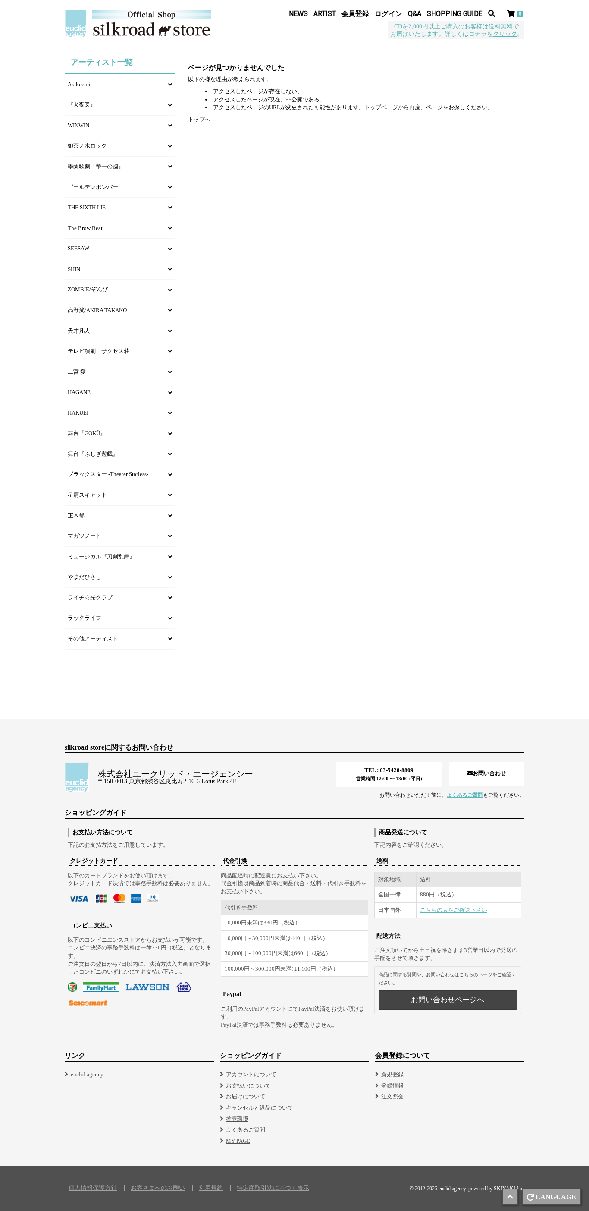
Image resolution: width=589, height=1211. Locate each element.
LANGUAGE (556, 1197)
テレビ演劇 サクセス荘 (98, 351)
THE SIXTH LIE (87, 207)
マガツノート (84, 536)
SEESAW (78, 248)
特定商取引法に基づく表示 (273, 1188)
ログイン (388, 13)
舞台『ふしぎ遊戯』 (93, 454)
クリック (505, 34)
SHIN (74, 269)
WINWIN (78, 125)
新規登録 (392, 1074)
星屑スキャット (87, 495)
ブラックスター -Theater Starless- (108, 474)
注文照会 (392, 1096)
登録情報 (392, 1085)
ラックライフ (84, 618)
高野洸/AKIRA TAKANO (97, 310)
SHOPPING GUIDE (454, 13)
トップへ (199, 119)
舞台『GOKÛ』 (87, 433)
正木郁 (76, 515)
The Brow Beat (85, 228)
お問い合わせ (489, 773)
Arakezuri (79, 84)
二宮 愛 (77, 372)
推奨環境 (237, 1119)
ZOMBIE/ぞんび (88, 289)
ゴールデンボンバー (93, 187)
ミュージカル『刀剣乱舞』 (101, 556)
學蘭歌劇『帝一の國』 (96, 166)
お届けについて (245, 1096)
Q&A (414, 13)
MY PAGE (238, 1141)
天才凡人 (79, 331)
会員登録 (355, 13)
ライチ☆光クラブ (90, 597)
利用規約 (211, 1188)
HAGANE (79, 392)
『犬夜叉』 (82, 104)
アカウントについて (251, 1074)
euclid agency (87, 1074)
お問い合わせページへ (447, 1000)
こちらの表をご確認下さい (453, 910)
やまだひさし (84, 577)
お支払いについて (248, 1085)
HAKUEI (78, 413)
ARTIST (324, 13)
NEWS (298, 13)
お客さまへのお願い (158, 1188)
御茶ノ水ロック (87, 145)
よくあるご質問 (465, 795)
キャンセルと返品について (259, 1107)
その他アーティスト (93, 638)
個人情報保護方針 (93, 1188)
